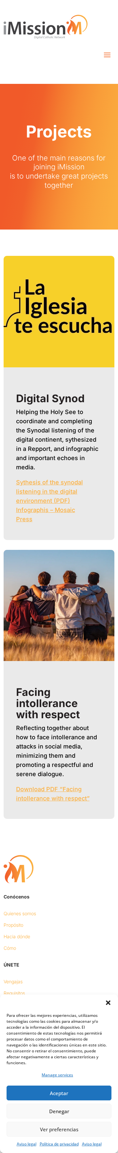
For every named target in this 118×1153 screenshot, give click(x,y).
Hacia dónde (17, 936)
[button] (108, 1002)
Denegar (59, 1111)
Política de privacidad (59, 1144)
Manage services (57, 1075)
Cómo (10, 948)
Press (24, 519)
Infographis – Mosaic (45, 509)
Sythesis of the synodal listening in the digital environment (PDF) (49, 491)
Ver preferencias (59, 1129)
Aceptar (59, 1093)
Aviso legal (26, 1144)
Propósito (13, 925)
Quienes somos (20, 913)
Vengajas (13, 981)
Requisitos (14, 993)
